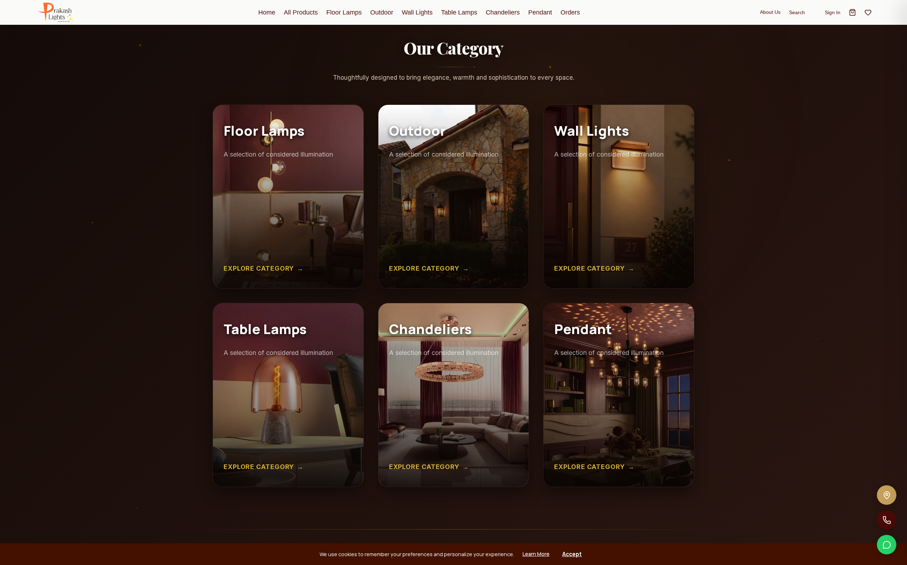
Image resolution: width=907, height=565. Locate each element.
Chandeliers (503, 12)
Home (266, 12)
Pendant (540, 12)
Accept (572, 554)
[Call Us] (886, 520)
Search (797, 12)
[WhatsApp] (886, 544)
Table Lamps (459, 12)
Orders (570, 12)
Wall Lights (417, 12)
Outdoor (381, 12)
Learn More (536, 553)
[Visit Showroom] (886, 495)
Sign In (832, 12)
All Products (301, 12)
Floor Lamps (344, 12)
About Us (770, 12)
